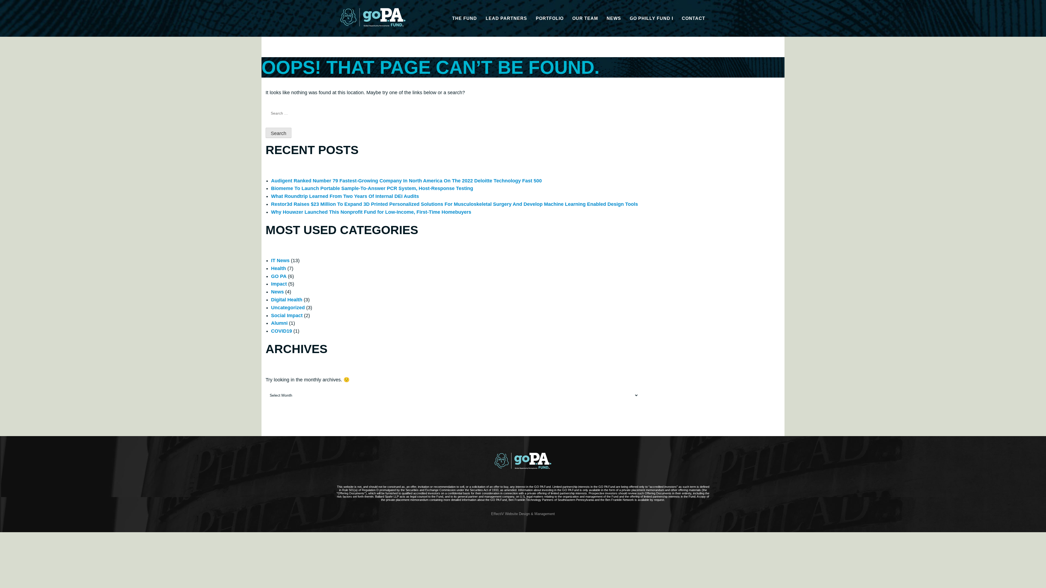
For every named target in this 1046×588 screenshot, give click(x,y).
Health (278, 268)
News (277, 292)
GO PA (279, 276)
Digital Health (286, 299)
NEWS (614, 18)
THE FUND (464, 18)
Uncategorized (288, 307)
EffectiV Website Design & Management (523, 514)
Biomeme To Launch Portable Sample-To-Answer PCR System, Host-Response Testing (372, 188)
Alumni (279, 323)
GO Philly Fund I (651, 18)
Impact (279, 284)
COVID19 (281, 331)
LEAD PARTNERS (506, 18)
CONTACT (693, 18)
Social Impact (287, 315)
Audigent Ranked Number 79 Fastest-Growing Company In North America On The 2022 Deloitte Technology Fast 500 (406, 180)
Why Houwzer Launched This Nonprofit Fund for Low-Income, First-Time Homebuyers (371, 212)
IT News (280, 260)
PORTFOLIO (550, 18)
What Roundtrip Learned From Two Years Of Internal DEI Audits (345, 196)
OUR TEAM (585, 18)
